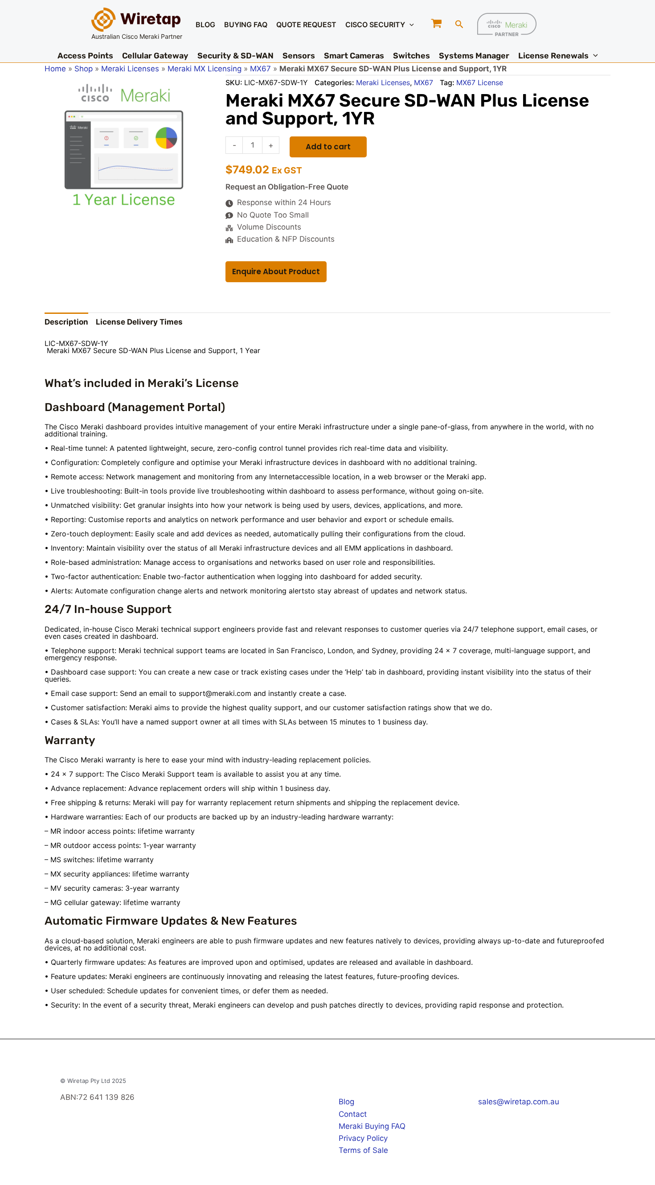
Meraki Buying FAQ (372, 1126)
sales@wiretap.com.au (518, 1101)
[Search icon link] (459, 25)
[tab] (66, 322)
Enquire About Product (276, 271)
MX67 (260, 68)
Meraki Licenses (130, 68)
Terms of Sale (363, 1150)
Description (66, 321)
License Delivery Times (139, 321)
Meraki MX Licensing (205, 68)
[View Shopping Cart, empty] (436, 24)
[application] (409, 24)
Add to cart (328, 146)
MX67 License (479, 82)
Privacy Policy (363, 1138)
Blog (346, 1101)
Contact (353, 1114)
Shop (83, 68)
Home (55, 68)
